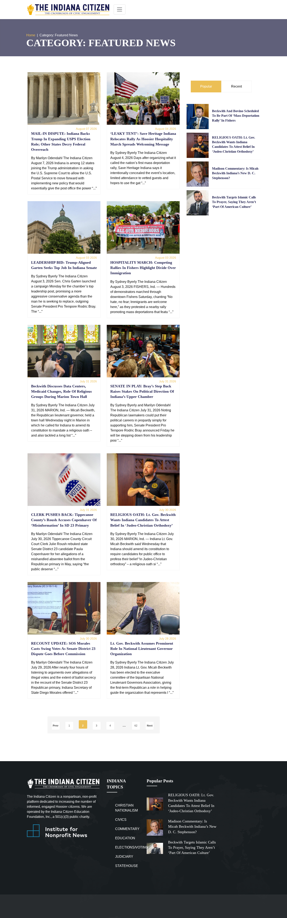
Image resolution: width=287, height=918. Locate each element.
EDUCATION (125, 838)
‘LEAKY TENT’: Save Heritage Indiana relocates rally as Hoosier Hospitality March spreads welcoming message (143, 138)
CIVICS (120, 819)
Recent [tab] (236, 86)
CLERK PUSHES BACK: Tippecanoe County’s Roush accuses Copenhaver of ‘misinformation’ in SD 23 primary (64, 520)
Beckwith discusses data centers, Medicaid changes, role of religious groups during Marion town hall (61, 391)
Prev (55, 725)
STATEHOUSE (126, 866)
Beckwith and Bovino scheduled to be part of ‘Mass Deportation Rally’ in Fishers (235, 115)
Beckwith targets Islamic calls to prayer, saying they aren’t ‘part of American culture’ (234, 202)
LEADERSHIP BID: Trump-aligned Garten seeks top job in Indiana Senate (64, 265)
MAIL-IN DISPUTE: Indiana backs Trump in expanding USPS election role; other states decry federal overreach (60, 141)
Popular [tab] (206, 86)
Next (150, 725)
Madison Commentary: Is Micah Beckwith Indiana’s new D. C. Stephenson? (235, 173)
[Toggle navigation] (119, 9)
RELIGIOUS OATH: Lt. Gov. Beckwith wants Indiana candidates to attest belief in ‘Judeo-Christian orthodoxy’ (143, 520)
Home (30, 35)
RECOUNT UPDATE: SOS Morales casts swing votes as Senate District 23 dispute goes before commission (63, 648)
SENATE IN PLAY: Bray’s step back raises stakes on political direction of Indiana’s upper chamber (142, 391)
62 (135, 725)
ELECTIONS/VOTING (131, 847)
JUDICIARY (124, 856)
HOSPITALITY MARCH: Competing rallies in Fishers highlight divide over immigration (143, 267)
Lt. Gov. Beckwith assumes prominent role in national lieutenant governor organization (141, 648)
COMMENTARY (127, 829)
